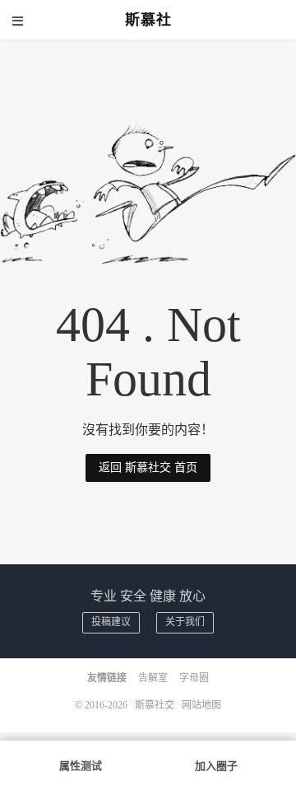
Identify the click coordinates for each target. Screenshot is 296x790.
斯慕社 (148, 20)
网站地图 (201, 705)
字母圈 (194, 678)
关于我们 (185, 622)
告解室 (153, 678)
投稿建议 (111, 622)
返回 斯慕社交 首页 (148, 467)
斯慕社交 (154, 705)
